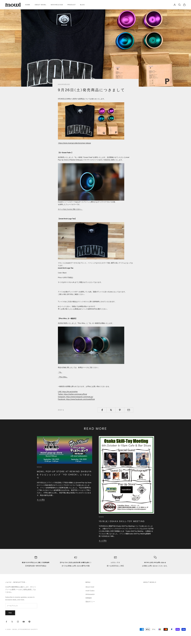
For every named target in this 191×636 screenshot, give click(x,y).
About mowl (41, 5)
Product (72, 5)
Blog (82, 5)
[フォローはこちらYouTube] (24, 622)
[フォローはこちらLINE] (29, 622)
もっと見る (41, 499)
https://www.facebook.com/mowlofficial (80, 399)
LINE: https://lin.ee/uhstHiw (68, 392)
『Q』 (60, 372)
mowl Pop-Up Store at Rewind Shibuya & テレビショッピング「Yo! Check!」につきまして (64, 474)
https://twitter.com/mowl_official (75, 394)
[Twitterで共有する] (111, 410)
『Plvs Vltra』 (63, 377)
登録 (10, 613)
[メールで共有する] (128, 410)
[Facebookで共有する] (102, 410)
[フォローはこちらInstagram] (18, 622)
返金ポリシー (90, 601)
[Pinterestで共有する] (120, 410)
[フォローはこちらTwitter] (12, 622)
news (39, 467)
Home (27, 5)
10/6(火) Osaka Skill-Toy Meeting (122, 521)
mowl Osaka (90, 591)
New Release (57, 5)
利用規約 (89, 598)
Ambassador (90, 594)
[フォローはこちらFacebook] (6, 622)
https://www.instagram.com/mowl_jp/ (79, 397)
